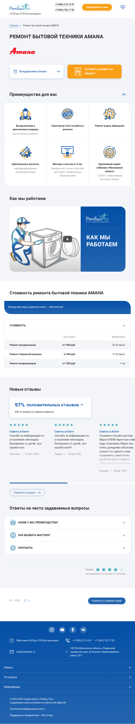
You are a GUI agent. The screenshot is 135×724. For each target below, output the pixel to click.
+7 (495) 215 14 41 (82, 640)
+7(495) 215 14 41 (64, 4)
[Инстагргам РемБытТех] (51, 629)
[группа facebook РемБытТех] (72, 629)
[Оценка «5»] (121, 570)
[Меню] (123, 7)
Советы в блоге (19, 431)
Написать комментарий (107, 600)
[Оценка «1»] (98, 570)
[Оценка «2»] (104, 570)
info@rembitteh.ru (25, 651)
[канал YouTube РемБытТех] (62, 629)
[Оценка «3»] (110, 570)
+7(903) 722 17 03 (64, 10)
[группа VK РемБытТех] (83, 629)
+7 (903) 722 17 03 (104, 640)
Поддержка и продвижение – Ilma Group (31, 715)
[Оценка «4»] (116, 570)
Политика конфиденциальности (27, 709)
